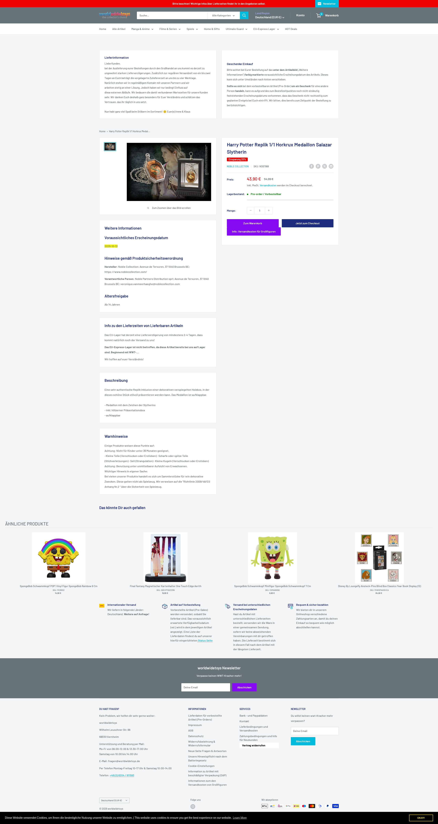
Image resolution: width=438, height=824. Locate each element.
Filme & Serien (168, 28)
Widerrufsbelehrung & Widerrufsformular (201, 743)
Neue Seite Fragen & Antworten (207, 750)
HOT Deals (291, 28)
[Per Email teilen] (331, 166)
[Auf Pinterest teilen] (318, 166)
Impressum (195, 724)
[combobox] (172, 15)
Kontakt (244, 721)
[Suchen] (244, 15)
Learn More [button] (240, 817)
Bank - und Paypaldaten (254, 715)
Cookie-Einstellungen (201, 765)
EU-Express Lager (264, 28)
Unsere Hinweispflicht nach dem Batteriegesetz (207, 758)
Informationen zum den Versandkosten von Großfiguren (207, 782)
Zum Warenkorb (252, 223)
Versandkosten (268, 185)
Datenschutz (195, 736)
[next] (429, 564)
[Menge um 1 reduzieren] (250, 210)
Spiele (190, 28)
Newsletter (329, 3)
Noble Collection (238, 166)
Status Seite (205, 640)
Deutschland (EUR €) (111, 800)
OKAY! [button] (421, 817)
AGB (190, 730)
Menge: (231, 210)
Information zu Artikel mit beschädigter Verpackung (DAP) (207, 773)
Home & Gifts (212, 28)
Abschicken (244, 687)
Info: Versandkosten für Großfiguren (254, 231)
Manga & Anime (140, 28)
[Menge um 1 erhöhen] (268, 210)
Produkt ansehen (57, 563)
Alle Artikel (118, 28)
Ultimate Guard (235, 28)
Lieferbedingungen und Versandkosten (254, 728)
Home (102, 28)
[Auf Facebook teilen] (311, 166)
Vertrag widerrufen (253, 745)
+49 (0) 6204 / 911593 (122, 775)
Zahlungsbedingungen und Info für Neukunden (258, 737)
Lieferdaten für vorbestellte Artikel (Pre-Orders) (205, 717)
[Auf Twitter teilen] (324, 166)
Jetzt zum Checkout (308, 223)
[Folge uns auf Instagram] (192, 806)
